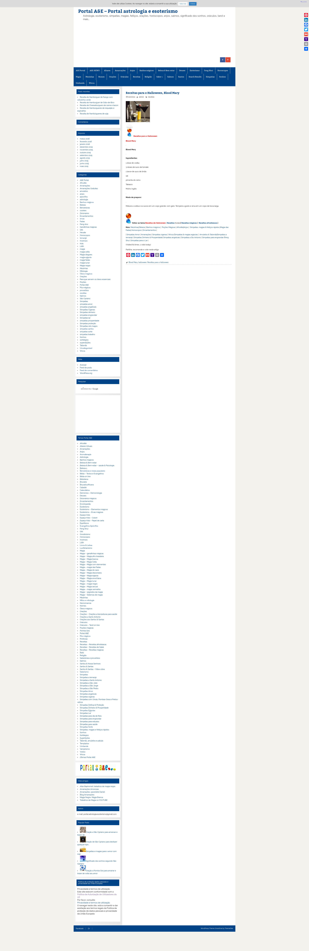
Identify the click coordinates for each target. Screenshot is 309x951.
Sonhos (222, 77)
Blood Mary (133, 262)
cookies (83, 210)
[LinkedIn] (306, 19)
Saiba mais (183, 4)
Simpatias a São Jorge (89, 686)
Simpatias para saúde (89, 724)
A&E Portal (80, 70)
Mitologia (84, 271)
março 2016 (85, 139)
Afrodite (180, 227)
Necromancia (85, 603)
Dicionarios (84, 213)
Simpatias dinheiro (87, 312)
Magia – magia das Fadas (90, 567)
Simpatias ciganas (159, 234)
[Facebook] (306, 24)
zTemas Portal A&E (87, 757)
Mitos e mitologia (87, 600)
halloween (142, 262)
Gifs (81, 230)
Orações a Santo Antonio (90, 617)
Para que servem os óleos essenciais (95, 279)
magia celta (85, 252)
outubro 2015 (85, 152)
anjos (82, 194)
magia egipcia (85, 257)
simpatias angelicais (88, 307)
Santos (181, 77)
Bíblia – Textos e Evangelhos (92, 474)
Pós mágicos (85, 287)
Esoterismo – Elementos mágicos (94, 509)
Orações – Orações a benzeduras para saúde (98, 614)
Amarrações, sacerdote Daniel (92, 792)
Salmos (170, 77)
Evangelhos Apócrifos (89, 526)
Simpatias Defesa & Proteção (92, 705)
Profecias (84, 639)
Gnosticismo (85, 534)
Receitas (136, 77)
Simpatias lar (85, 318)
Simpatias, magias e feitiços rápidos (94, 730)
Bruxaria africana (87, 485)
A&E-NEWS (95, 70)
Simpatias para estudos (89, 721)
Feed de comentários (89, 370)
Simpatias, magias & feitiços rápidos (204, 227)
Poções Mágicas (168, 227)
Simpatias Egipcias (87, 710)
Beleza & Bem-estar (166, 70)
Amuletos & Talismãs (208, 234)
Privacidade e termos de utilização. (93, 902)
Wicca (91, 83)
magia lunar (85, 263)
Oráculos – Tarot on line (90, 625)
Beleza (142, 227)
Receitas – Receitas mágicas (92, 650)
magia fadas (85, 260)
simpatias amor (86, 304)
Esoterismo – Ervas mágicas (91, 512)
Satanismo (84, 672)
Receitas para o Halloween (158, 262)
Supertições (85, 738)
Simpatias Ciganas (87, 310)
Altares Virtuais (86, 446)
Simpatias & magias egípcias (186, 234)
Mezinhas (90, 77)
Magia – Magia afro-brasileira (92, 556)
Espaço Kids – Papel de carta (92, 520)
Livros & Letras (86, 545)
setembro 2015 (86, 155)
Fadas (82, 221)
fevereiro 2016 (86, 141)
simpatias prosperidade (89, 321)
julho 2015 (84, 161)
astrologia (84, 199)
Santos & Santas (86, 666)
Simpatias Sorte (86, 727)
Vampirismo (85, 749)
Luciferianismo (86, 548)
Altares (107, 70)
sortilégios (84, 340)
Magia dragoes (86, 255)
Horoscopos (223, 70)
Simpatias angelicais (171, 237)
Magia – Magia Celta (88, 562)
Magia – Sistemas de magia (91, 595)
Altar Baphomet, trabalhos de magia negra (97, 786)
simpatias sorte (86, 332)
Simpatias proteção (88, 323)
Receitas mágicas (189, 223)
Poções (83, 282)
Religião (148, 77)
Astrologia (84, 457)
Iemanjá (83, 238)
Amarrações (120, 70)
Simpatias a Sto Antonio (191, 237)
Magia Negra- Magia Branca (91, 797)
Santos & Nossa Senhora (90, 664)
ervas (82, 219)
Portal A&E (84, 285)
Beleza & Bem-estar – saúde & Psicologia (97, 465)
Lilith (82, 246)
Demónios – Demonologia (91, 493)
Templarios (84, 743)
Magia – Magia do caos (89, 570)
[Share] (306, 48)
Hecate (83, 232)
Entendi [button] (192, 4)
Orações (112, 77)
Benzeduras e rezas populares (92, 471)
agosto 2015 (85, 158)
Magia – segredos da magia (91, 592)
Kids (81, 244)
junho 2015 (84, 163)
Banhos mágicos (147, 70)
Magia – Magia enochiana (90, 578)
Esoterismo (195, 70)
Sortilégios (84, 735)
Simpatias (210, 77)
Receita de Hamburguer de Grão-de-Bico (97, 102)
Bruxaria (83, 482)
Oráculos (124, 77)
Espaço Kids (85, 515)
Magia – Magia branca (89, 559)
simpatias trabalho (87, 334)
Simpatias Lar (85, 713)
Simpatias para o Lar (139, 240)
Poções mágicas (86, 628)
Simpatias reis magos (88, 326)
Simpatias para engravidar (213, 237)
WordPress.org (86, 373)
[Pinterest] (306, 15)
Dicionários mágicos (88, 498)
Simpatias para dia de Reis (91, 716)
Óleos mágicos (86, 609)
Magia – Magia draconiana (91, 573)
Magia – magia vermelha (90, 589)
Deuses (182, 70)
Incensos (83, 241)
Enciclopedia (85, 504)
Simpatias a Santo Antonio (91, 680)
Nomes (101, 77)
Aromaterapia (85, 454)
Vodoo (82, 752)
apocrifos (84, 197)
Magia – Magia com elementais (93, 564)
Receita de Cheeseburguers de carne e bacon (99, 105)
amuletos (84, 191)
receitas (151, 97)
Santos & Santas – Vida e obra (92, 669)
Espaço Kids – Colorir (88, 518)
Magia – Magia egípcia (89, 576)
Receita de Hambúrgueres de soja (94, 114)
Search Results (195, 77)
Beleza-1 (83, 468)
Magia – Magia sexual (89, 587)
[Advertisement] (158, 39)
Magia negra (85, 266)
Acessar (83, 365)
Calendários (85, 490)
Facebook (79, 929)
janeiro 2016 (85, 144)
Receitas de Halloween (155, 223)
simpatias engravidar (88, 315)
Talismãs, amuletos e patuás (91, 741)
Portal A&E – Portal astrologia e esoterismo (128, 11)
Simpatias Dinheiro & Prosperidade (148, 237)
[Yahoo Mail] (306, 39)
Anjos (132, 70)
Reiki (82, 653)
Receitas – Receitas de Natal (92, 647)
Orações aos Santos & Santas (92, 620)
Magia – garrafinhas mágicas (91, 553)
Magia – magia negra (88, 584)
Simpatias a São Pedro (89, 688)
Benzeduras (85, 208)
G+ (89, 929)
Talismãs (83, 345)
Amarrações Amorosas (89, 789)
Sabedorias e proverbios (90, 658)
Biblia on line (85, 476)
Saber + (159, 77)
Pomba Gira (85, 631)
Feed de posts (86, 368)
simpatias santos (87, 329)
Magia (78, 77)
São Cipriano (85, 298)
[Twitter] (306, 29)
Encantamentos (149, 230)
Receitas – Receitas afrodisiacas (93, 644)
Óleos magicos (86, 274)
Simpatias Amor (133, 234)
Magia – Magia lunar (88, 581)
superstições (85, 343)
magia (82, 249)
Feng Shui (208, 70)
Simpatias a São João (88, 683)
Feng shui (84, 224)
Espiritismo (84, 523)
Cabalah (83, 487)
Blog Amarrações (87, 795)
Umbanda (80, 83)
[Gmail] (306, 34)
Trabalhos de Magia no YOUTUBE (93, 800)
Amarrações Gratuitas (89, 188)
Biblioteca (84, 479)
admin (141, 97)
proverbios (84, 290)
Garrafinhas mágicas (88, 227)
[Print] (306, 44)
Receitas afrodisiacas (208, 223)
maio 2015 (84, 166)
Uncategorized (86, 348)
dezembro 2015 (86, 147)
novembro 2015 (86, 150)
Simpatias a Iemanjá (88, 677)
